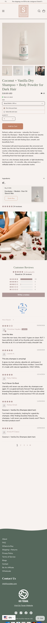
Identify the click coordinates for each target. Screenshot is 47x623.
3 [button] (24, 445)
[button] (38, 11)
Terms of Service (8, 557)
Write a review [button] (24, 295)
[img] (43, 93)
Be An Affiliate (8, 567)
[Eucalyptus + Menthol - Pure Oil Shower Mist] (37, 194)
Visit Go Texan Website (23, 605)
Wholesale (6, 571)
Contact (5, 564)
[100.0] (22, 307)
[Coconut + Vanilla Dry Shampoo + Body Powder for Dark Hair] (7, 71)
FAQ (4, 542)
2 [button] (20, 445)
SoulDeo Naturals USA (26, 619)
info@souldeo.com (9, 584)
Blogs (4, 560)
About (4, 539)
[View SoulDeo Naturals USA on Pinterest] (31, 612)
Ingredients (6, 178)
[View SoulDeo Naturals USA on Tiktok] (21, 612)
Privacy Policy (7, 553)
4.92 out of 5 (29, 272)
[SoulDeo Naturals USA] (23, 11)
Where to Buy (7, 546)
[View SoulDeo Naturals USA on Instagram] (16, 612)
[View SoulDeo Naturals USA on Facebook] (26, 612)
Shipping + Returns (9, 550)
